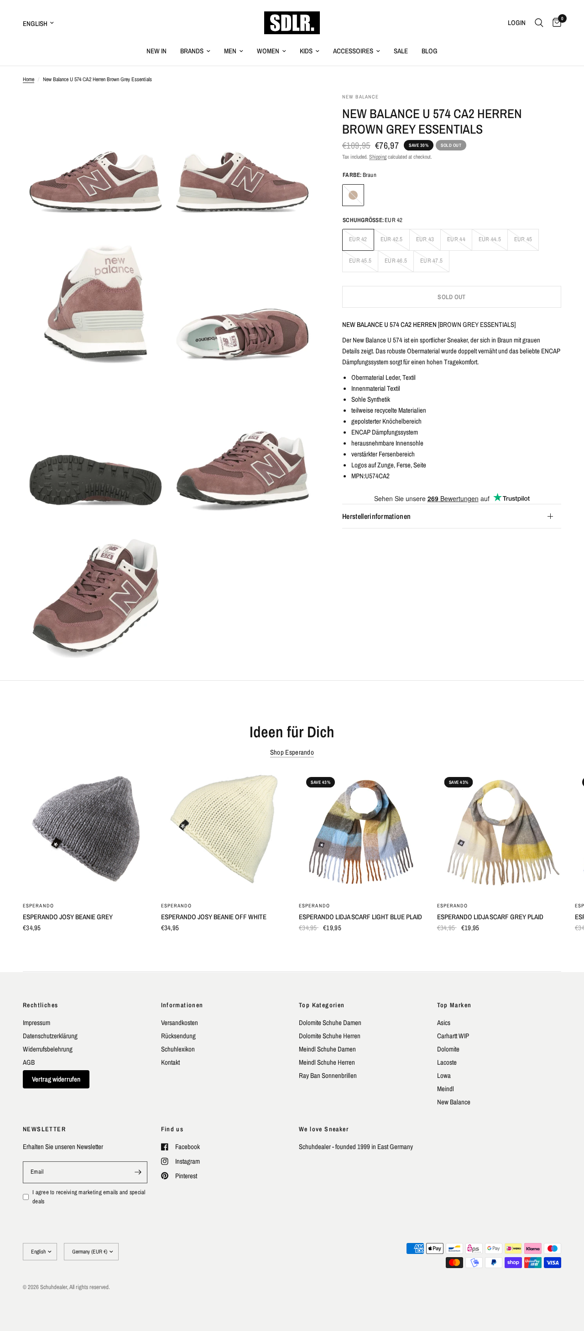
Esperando (38, 905)
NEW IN (156, 51)
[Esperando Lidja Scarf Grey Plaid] (499, 832)
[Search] (539, 23)
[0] (554, 23)
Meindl (445, 1088)
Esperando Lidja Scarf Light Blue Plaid (360, 917)
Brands (191, 51)
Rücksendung (178, 1036)
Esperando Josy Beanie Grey (68, 917)
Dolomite (448, 1049)
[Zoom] (149, 112)
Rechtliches (40, 1005)
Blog (430, 51)
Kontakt (170, 1062)
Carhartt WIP (453, 1036)
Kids (306, 51)
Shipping (377, 157)
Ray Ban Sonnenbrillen (328, 1075)
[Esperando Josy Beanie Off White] (223, 832)
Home (28, 79)
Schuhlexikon (178, 1049)
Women (268, 51)
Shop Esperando (292, 752)
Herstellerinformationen (376, 516)
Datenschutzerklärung (50, 1036)
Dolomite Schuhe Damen (330, 1022)
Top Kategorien (322, 1005)
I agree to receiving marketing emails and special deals (89, 1197)
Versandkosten (179, 1022)
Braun (353, 195)
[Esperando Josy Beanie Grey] (85, 832)
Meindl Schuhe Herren (327, 1062)
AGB (29, 1062)
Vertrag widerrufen (56, 1079)
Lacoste (447, 1062)
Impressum (36, 1022)
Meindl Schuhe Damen (327, 1049)
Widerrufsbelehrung (48, 1049)
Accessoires (353, 51)
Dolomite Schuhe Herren (329, 1036)
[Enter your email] (138, 1172)
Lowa (444, 1075)
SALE (401, 51)
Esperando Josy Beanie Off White (213, 917)
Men (230, 51)
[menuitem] (156, 51)
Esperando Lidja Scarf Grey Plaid (490, 917)
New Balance (453, 1102)
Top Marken (454, 1005)
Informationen (182, 1005)
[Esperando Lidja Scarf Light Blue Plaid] (361, 832)
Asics (443, 1022)
